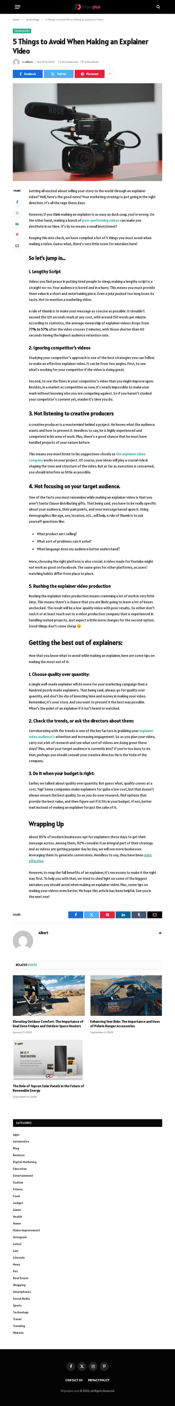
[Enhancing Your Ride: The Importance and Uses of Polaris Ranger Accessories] (126, 995)
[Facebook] (17, 202)
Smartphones (22, 1292)
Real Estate (20, 1278)
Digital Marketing (24, 1162)
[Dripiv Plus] (87, 7)
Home (17, 1223)
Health (17, 1217)
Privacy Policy (98, 1380)
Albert (29, 61)
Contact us (74, 1380)
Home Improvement (26, 1230)
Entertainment (23, 1176)
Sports (17, 1305)
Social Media (21, 1299)
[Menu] (17, 7)
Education (20, 1169)
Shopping (19, 1285)
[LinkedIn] (17, 224)
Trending (19, 1326)
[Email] (17, 245)
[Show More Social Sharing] (110, 74)
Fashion (18, 1182)
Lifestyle (19, 1258)
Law (15, 1251)
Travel (17, 1319)
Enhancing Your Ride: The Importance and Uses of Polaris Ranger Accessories (125, 1023)
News (16, 1264)
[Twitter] (17, 213)
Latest (17, 1244)
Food (16, 1196)
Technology (22, 30)
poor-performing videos (101, 220)
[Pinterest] (17, 234)
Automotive (21, 1141)
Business (19, 1155)
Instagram (20, 1237)
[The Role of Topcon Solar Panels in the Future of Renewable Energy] (49, 1060)
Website (18, 1333)
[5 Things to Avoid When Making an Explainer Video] (87, 132)
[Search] (158, 7)
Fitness (18, 1189)
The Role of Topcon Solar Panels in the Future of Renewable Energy (48, 1088)
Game (17, 1210)
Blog (16, 1148)
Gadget (18, 1203)
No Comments (70, 61)
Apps (16, 1135)
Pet (15, 1271)
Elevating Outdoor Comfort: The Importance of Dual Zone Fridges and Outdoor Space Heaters (48, 1023)
